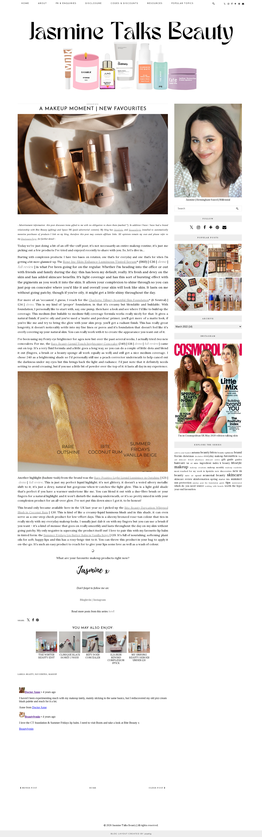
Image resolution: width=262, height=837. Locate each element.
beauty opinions (225, 452)
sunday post (198, 483)
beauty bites (209, 452)
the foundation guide (214, 483)
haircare (179, 463)
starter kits (224, 479)
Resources (155, 3)
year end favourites (185, 489)
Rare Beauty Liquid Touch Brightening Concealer (84, 343)
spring (214, 479)
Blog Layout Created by (131, 834)
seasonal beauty (214, 475)
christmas (188, 456)
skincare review (183, 479)
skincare (234, 474)
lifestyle (236, 463)
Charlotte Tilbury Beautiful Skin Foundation (119, 300)
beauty (30, 674)
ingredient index (209, 463)
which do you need (185, 485)
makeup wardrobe (233, 467)
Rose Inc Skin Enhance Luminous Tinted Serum (100, 262)
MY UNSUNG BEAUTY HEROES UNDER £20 (139, 657)
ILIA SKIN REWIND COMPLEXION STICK (115, 659)
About (42, 3)
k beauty (225, 463)
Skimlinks (118, 229)
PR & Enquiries (66, 3)
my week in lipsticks (203, 471)
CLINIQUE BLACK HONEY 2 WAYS (69, 656)
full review (26, 267)
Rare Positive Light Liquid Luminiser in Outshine (127, 477)
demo (162, 262)
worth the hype (233, 485)
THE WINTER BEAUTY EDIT (46, 656)
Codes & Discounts (124, 3)
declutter (199, 456)
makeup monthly (215, 467)
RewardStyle (135, 229)
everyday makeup (213, 456)
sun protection (182, 482)
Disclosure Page (29, 238)
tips (227, 482)
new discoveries (223, 471)
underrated (237, 483)
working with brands (214, 486)
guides (238, 459)
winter (200, 485)
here (111, 611)
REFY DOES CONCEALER (92, 656)
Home (25, 3)
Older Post (156, 788)
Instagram (99, 599)
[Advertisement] (208, 520)
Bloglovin (85, 599)
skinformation (201, 479)
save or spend (193, 475)
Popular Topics (182, 3)
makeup (52, 674)
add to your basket (182, 453)
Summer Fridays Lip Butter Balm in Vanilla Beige (76, 535)
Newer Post (29, 788)
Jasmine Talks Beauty (124, 825)
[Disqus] (93, 730)
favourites (41, 674)
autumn (195, 452)
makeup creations (198, 467)
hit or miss (192, 463)
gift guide (227, 459)
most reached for (183, 471)
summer (236, 479)
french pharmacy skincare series (204, 460)
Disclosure (93, 3)
